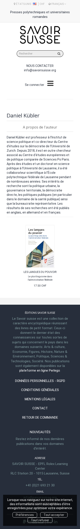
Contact (40, 408)
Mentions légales (40, 399)
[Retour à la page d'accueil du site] (40, 35)
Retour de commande (40, 417)
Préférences (25, 515)
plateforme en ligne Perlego (39, 370)
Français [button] (57, 4)
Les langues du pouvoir (40, 272)
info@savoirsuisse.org (40, 70)
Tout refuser (40, 520)
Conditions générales (40, 390)
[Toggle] (50, 83)
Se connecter (34, 85)
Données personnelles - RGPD (40, 381)
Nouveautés (40, 432)
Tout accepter (54, 515)
